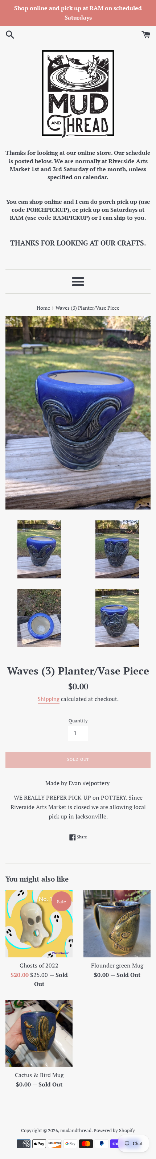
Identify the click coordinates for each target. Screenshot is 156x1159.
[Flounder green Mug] (117, 923)
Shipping (48, 698)
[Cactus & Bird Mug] (39, 1033)
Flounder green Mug (117, 965)
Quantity (78, 721)
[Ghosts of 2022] (39, 923)
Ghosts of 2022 (39, 965)
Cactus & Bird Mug (39, 1075)
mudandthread (75, 1130)
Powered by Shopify (114, 1130)
